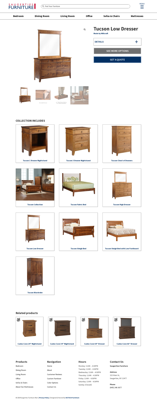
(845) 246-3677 (116, 387)
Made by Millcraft (101, 33)
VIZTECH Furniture (72, 398)
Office (89, 16)
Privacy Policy (44, 398)
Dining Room (42, 16)
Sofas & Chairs (111, 16)
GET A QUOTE (117, 59)
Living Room (67, 16)
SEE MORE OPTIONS (117, 51)
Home (49, 366)
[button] (85, 29)
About (49, 370)
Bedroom (18, 16)
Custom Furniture (54, 378)
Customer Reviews (54, 374)
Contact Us (51, 387)
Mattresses (137, 16)
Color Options (52, 382)
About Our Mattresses (24, 387)
